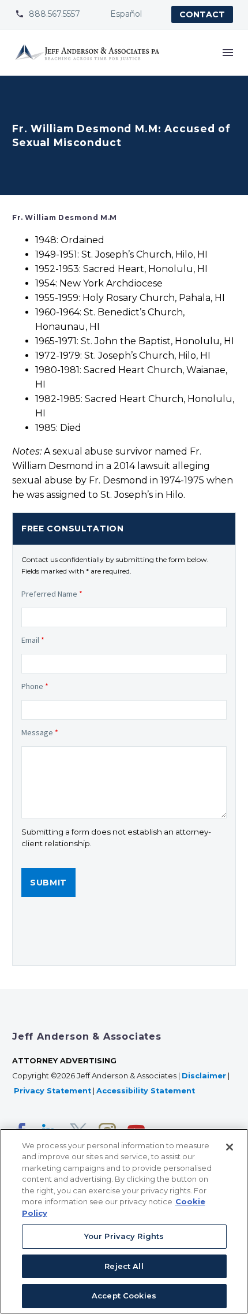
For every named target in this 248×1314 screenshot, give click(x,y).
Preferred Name (51, 594)
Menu (228, 52)
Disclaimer (204, 1075)
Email (32, 640)
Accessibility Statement (146, 1090)
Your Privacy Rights (124, 1236)
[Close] (229, 1147)
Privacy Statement (52, 1090)
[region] (124, 1221)
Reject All (123, 1266)
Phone (34, 686)
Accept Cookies (124, 1295)
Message (39, 732)
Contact (202, 14)
